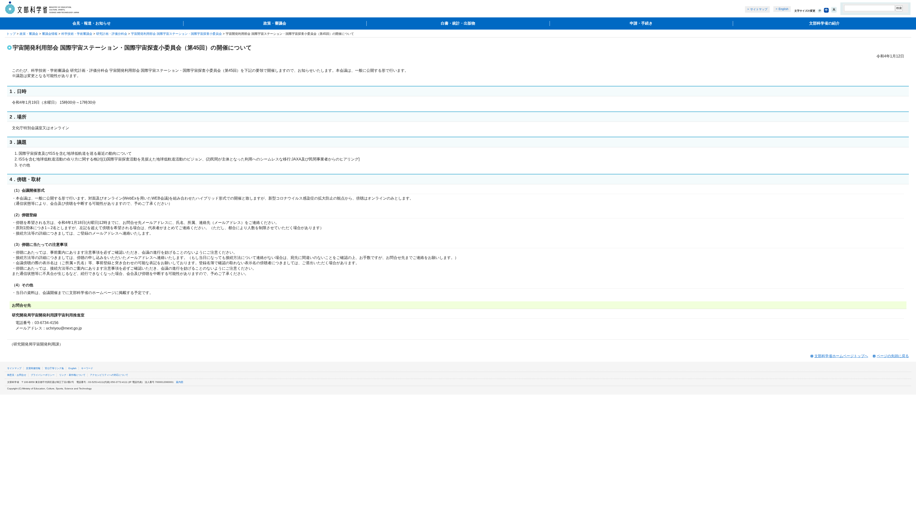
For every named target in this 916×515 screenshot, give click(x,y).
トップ (11, 34)
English (783, 9)
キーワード (87, 368)
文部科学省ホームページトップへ (841, 356)
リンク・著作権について (72, 375)
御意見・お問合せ (16, 375)
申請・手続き (641, 23)
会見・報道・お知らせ (92, 23)
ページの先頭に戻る (893, 356)
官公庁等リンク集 (54, 368)
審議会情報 (49, 34)
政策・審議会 (274, 23)
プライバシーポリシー (43, 375)
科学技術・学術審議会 (76, 34)
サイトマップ (758, 9)
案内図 (179, 382)
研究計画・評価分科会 (111, 34)
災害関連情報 (33, 368)
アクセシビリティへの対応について (109, 375)
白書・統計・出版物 (458, 23)
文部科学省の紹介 (824, 23)
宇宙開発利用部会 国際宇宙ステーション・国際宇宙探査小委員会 (176, 34)
